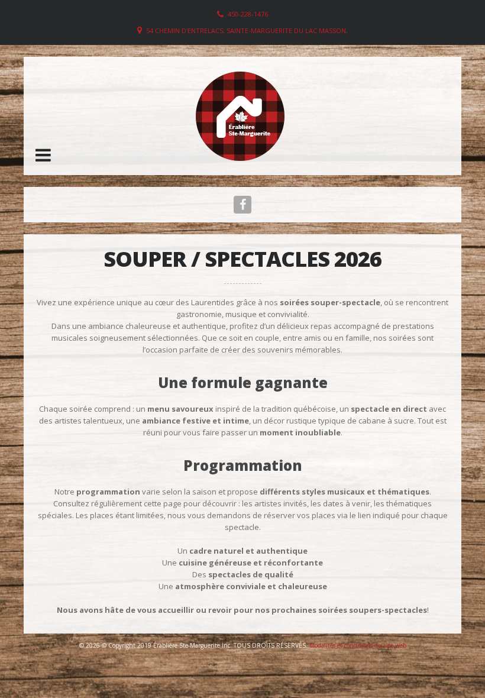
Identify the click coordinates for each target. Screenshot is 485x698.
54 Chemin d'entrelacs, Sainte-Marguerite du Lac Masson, (247, 30)
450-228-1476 (248, 13)
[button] (43, 155)
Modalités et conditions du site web (357, 645)
